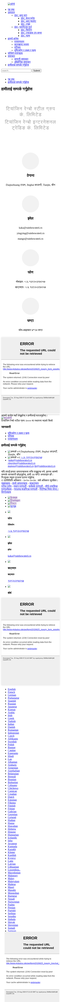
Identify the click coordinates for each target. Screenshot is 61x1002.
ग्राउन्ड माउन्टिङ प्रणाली (25, 489)
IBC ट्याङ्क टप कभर (31, 32)
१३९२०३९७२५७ (16, 580)
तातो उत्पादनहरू (19, 483)
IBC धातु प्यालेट (28, 21)
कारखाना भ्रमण (21, 44)
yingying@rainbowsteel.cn (21, 463)
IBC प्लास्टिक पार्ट (23, 27)
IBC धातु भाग (20, 15)
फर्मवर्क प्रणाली (36, 486)
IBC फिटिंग (26, 29)
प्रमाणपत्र (19, 41)
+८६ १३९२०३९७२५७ (31, 457)
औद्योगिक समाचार (22, 62)
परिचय (17, 47)
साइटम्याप (34, 483)
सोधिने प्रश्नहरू (15, 53)
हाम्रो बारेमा (13, 38)
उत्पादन (11, 12)
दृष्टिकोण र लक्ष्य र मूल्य (25, 50)
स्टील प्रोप (6, 486)
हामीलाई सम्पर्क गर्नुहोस (18, 64)
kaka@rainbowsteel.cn (20, 460)
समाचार (11, 56)
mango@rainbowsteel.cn (21, 466)
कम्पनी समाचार (21, 59)
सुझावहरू (5, 483)
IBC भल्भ (25, 35)
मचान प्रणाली (20, 486)
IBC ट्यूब (25, 24)
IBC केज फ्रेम (28, 18)
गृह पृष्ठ (11, 9)
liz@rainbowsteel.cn (44, 466)
